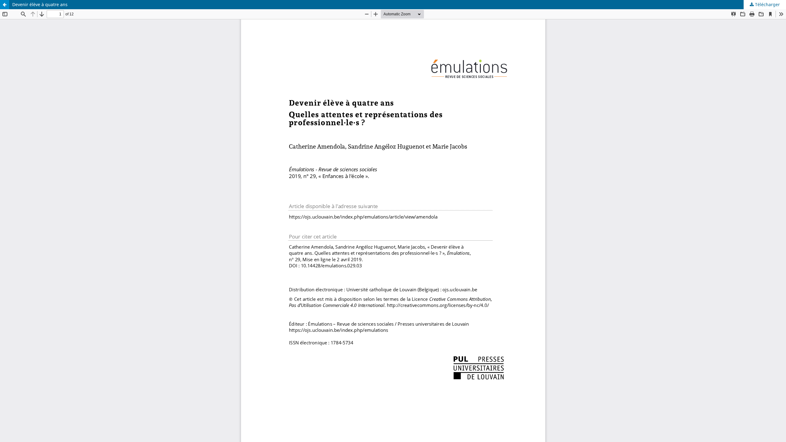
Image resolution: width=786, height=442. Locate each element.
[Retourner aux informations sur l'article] (4, 4)
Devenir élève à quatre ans (40, 4)
